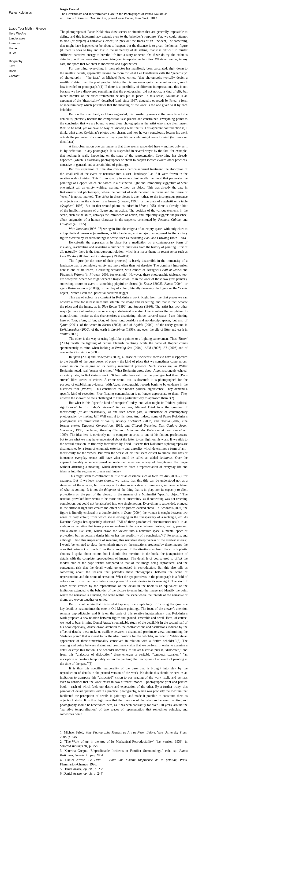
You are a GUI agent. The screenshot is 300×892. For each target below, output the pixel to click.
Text (12, 66)
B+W (12, 53)
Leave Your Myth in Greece (27, 28)
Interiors (14, 43)
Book (12, 71)
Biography (15, 61)
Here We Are (17, 33)
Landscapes (17, 38)
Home (13, 48)
